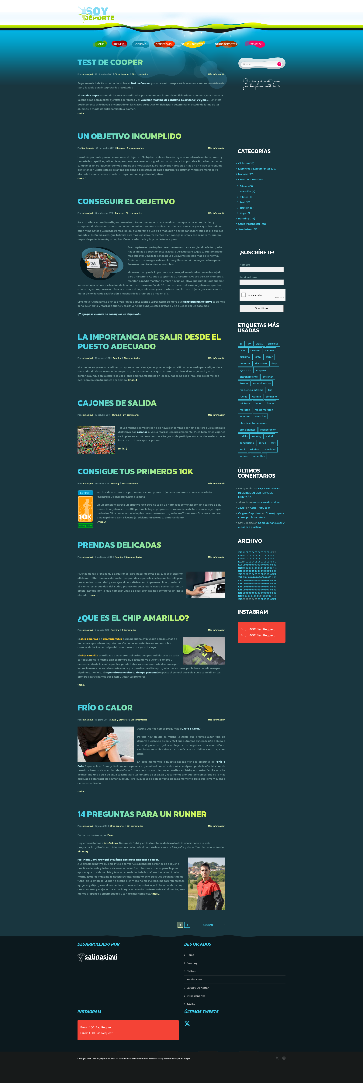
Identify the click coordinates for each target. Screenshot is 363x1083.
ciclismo (245, 357)
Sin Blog (83, 851)
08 (265, 552)
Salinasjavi (185, 1058)
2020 (240, 567)
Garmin (256, 396)
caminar (255, 350)
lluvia (270, 403)
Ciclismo (192, 971)
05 (256, 552)
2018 (240, 574)
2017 (240, 577)
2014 (240, 586)
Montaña (245, 416)
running (256, 436)
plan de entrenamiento (253, 423)
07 (262, 552)
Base (110, 835)
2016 (240, 580)
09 (268, 552)
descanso (261, 363)
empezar (261, 370)
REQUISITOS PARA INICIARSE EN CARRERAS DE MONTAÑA (259, 492)
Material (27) (246, 174)
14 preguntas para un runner (142, 813)
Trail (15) (245, 202)
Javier (241, 507)
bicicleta (273, 344)
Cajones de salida (117, 402)
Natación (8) (247, 191)
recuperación (268, 429)
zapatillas (259, 456)
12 (275, 555)
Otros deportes (122, 74)
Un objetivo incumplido (130, 135)
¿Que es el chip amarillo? (133, 617)
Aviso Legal (160, 1058)
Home (190, 955)
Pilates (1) (246, 197)
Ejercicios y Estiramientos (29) (257, 169)
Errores (244, 383)
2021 (240, 564)
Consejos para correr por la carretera (261, 515)
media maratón (264, 410)
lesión (258, 403)
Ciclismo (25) (246, 163)
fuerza (243, 396)
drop (274, 363)
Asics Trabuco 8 (260, 507)
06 (259, 552)
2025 (240, 552)
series (262, 443)
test (273, 443)
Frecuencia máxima (251, 390)
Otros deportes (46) (250, 179)
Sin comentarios (140, 74)
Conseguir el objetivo (126, 201)
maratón (245, 410)
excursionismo (262, 383)
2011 (240, 595)
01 (244, 552)
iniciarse (245, 403)
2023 (240, 558)
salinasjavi (87, 74)
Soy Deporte (87, 148)
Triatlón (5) (247, 208)
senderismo (247, 443)
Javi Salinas (111, 843)
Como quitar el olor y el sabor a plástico (261, 525)
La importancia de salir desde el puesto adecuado (149, 341)
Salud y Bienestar (119, 719)
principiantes (248, 429)
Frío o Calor (105, 707)
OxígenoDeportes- (249, 513)
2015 (240, 583)
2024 (240, 555)
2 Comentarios (129, 630)
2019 (240, 570)
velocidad (269, 449)
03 (250, 552)
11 (273, 555)
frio (270, 390)
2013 (240, 589)
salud (269, 436)
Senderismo (194, 979)
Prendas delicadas (119, 544)
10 (271, 552)
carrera (269, 350)
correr (269, 357)
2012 (240, 592)
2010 (240, 599)
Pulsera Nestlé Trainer (266, 502)
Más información (216, 74)
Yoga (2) (245, 213)
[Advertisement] (261, 115)
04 (253, 552)
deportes (245, 363)
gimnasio (271, 396)
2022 (240, 561)
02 (247, 552)
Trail (242, 449)
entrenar (267, 377)
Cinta (257, 357)
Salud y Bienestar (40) (252, 224)
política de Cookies (146, 1058)
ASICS (259, 344)
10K (249, 344)
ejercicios (245, 370)
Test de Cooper (110, 62)
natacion (260, 416)
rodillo (243, 436)
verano (244, 456)
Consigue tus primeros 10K (135, 471)
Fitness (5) (246, 186)
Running (120, 148)
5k (241, 344)
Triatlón (254, 449)
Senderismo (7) (247, 229)
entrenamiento (249, 377)
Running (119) (246, 218)
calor (243, 350)
